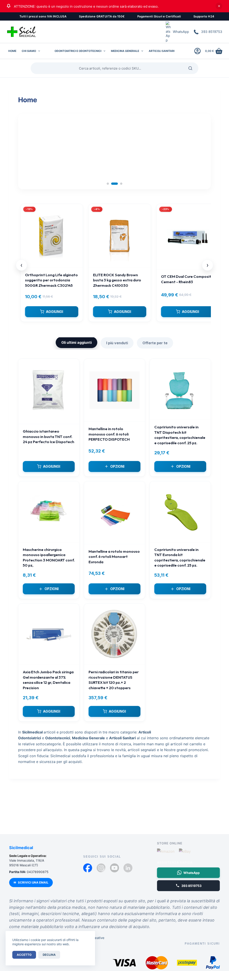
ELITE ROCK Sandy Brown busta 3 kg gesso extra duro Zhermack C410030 (117, 280)
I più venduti (117, 343)
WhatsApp (181, 32)
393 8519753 (211, 32)
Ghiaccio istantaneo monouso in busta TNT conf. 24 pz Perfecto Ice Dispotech (48, 436)
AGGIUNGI (54, 312)
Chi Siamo (29, 51)
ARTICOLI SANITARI (161, 51)
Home (12, 51)
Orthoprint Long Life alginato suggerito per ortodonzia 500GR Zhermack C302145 (51, 280)
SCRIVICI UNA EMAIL (31, 882)
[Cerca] (192, 68)
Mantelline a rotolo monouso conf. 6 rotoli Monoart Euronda (114, 556)
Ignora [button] (219, 6)
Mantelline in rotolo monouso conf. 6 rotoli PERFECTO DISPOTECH (109, 434)
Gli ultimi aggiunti (76, 342)
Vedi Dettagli (48, 176)
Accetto (24, 954)
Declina (49, 954)
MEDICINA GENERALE (125, 51)
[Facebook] (87, 867)
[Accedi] (197, 51)
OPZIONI (117, 466)
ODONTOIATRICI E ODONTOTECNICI (78, 51)
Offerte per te (155, 343)
